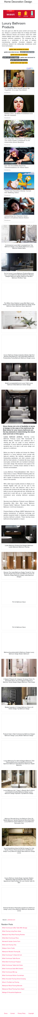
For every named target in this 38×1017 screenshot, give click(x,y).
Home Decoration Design (18, 1)
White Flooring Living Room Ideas (11, 931)
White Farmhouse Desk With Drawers (12, 968)
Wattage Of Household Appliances (11, 992)
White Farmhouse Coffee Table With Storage (14, 928)
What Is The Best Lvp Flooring (10, 982)
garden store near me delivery (19, 55)
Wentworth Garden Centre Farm (11, 941)
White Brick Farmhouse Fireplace (11, 962)
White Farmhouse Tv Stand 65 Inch (12, 955)
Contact (12, 1013)
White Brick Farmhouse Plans (10, 938)
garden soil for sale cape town (19, 63)
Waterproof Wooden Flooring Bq (11, 951)
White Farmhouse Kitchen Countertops (13, 975)
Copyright (31, 1013)
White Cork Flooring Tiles (9, 945)
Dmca (5, 1013)
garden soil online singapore (11, 57)
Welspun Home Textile (8, 948)
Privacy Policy (21, 1013)
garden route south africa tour (19, 60)
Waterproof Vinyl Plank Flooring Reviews (13, 934)
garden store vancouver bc (27, 57)
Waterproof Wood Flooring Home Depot (13, 989)
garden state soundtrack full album (19, 49)
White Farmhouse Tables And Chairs (12, 965)
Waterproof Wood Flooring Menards (12, 985)
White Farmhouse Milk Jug (9, 972)
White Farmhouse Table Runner (11, 958)
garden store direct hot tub (11, 52)
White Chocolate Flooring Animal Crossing (14, 979)
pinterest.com (11, 920)
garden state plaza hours (27, 52)
